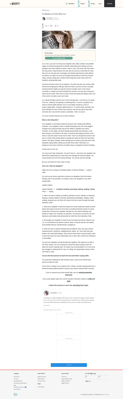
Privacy (104, 394)
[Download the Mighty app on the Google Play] (105, 377)
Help (15, 385)
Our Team (16, 378)
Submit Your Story (42, 376)
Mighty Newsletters (66, 381)
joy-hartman (47, 305)
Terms (108, 394)
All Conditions (41, 386)
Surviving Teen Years (80, 285)
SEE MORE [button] (68, 365)
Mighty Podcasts (65, 383)
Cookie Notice (17, 389)
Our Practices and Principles (20, 383)
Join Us (109, 4)
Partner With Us (41, 378)
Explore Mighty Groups (67, 378)
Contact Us (64, 376)
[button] (56, 18)
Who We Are (16, 376)
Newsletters (71, 3)
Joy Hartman (49, 18)
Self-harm (45, 10)
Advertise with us (42, 381)
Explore (83, 3)
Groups (93, 3)
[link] (15, 3)
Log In (100, 3)
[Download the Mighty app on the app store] (91, 377)
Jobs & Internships (18, 381)
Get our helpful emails (59, 58)
